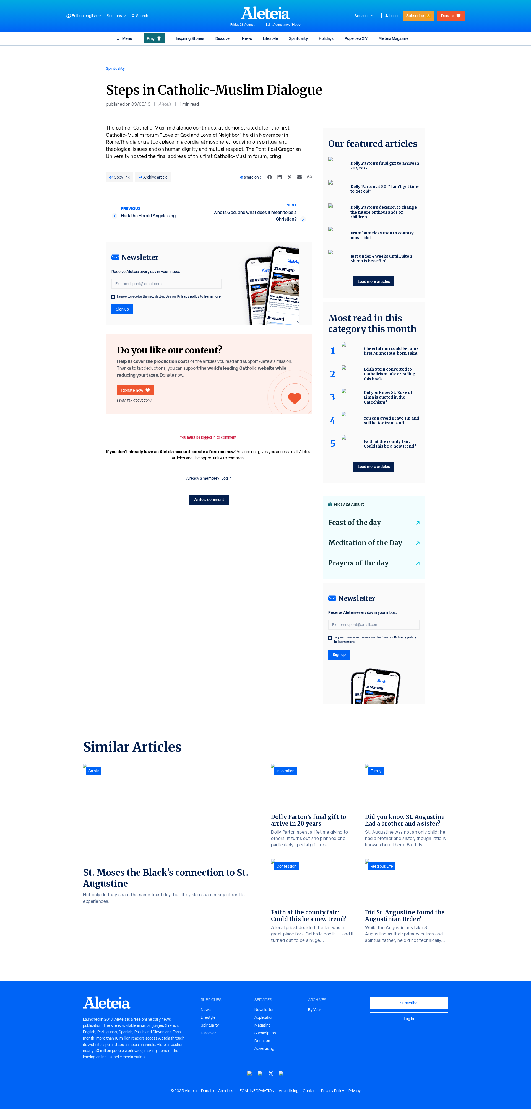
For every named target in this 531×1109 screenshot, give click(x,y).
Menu (127, 38)
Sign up (122, 309)
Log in (394, 15)
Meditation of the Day (365, 543)
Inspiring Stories (190, 38)
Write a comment (209, 499)
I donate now (132, 390)
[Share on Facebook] (269, 177)
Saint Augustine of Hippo (283, 24)
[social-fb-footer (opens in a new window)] (260, 1073)
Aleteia (165, 104)
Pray (151, 38)
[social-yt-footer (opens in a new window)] (249, 1073)
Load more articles (374, 281)
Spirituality (298, 38)
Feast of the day (354, 522)
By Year (314, 1009)
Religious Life (382, 866)
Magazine (262, 1025)
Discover (223, 38)
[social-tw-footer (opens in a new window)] (270, 1073)
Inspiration (286, 770)
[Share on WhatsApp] (309, 177)
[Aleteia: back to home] (265, 12)
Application (264, 1017)
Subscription (265, 1032)
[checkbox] (113, 297)
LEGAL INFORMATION (256, 1090)
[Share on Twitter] (289, 177)
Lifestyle (270, 38)
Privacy (354, 1090)
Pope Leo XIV (356, 38)
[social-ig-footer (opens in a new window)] (281, 1073)
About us (225, 1090)
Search (142, 15)
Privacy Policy (332, 1090)
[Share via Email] (299, 177)
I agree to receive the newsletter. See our (169, 296)
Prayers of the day (358, 563)
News (247, 38)
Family (376, 770)
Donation (262, 1040)
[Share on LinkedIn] (279, 177)
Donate (447, 15)
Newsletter (264, 1009)
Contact (310, 1090)
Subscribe (415, 15)
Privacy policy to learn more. (199, 296)
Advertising (264, 1048)
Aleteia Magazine (393, 38)
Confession (286, 866)
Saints (93, 770)
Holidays (326, 38)
